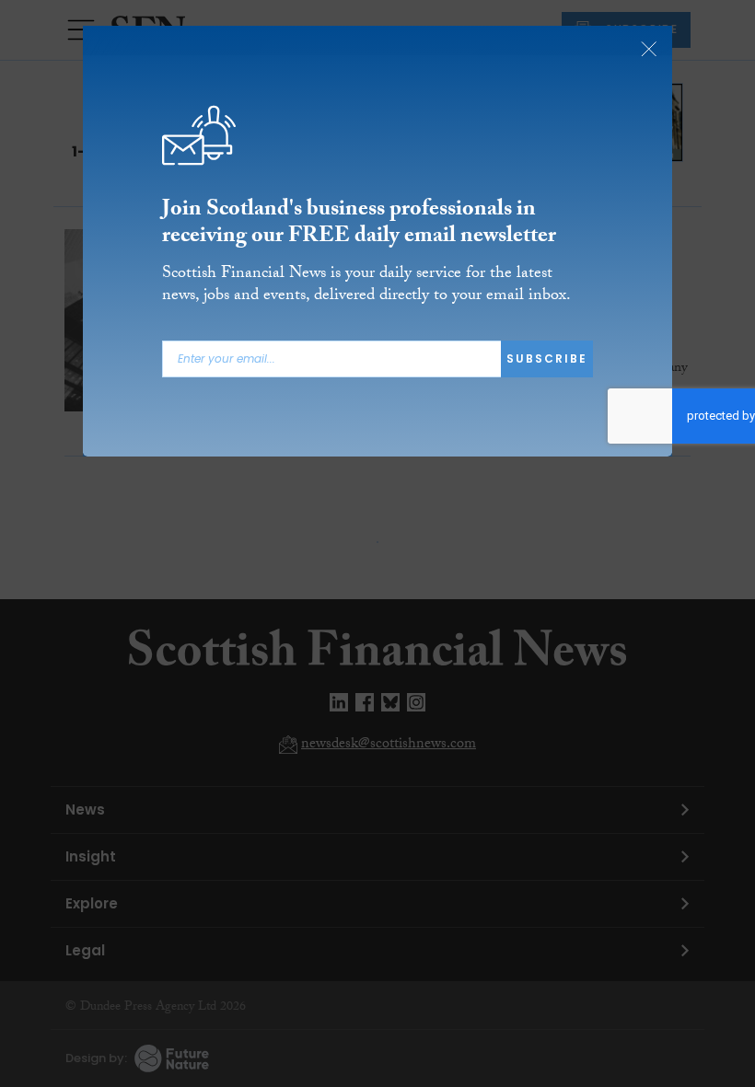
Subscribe (546, 358)
